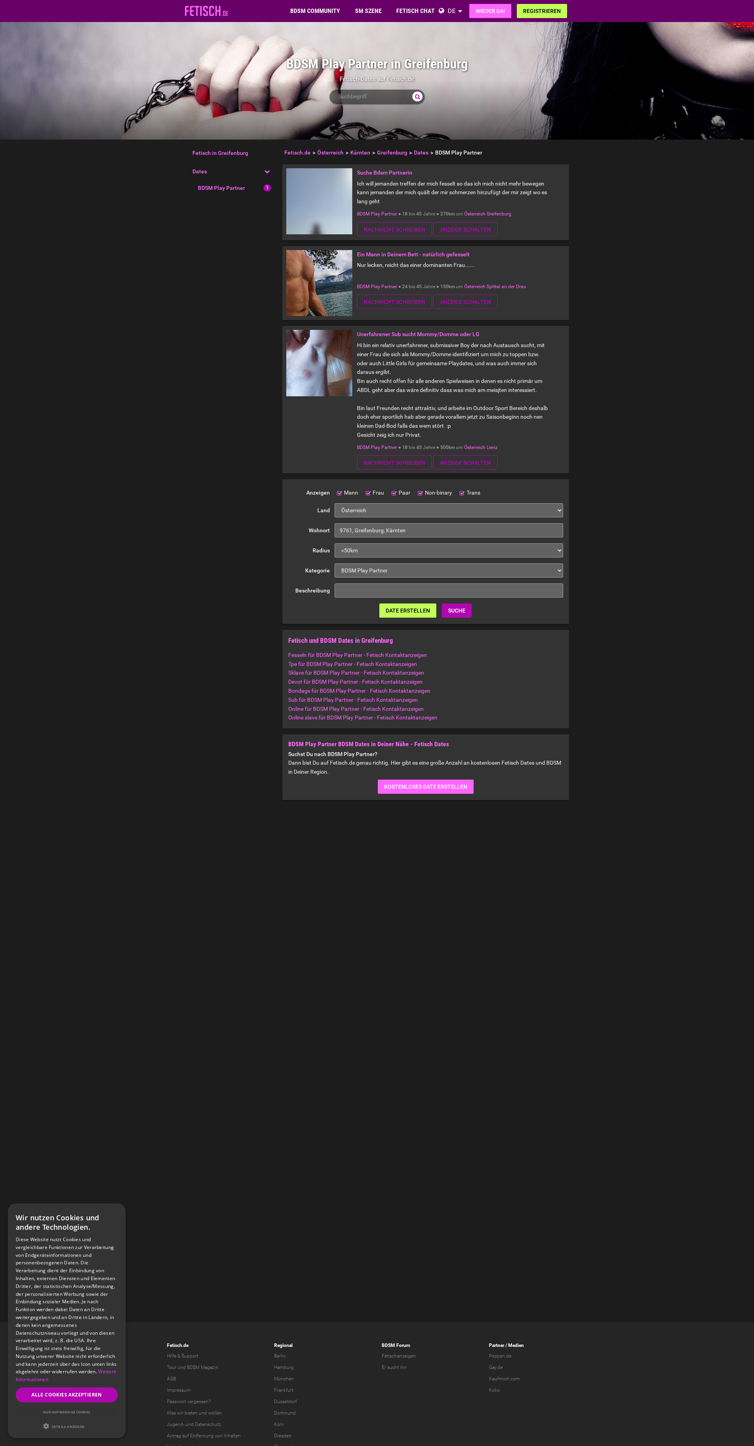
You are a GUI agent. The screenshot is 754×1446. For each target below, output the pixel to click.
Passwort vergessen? (188, 1401)
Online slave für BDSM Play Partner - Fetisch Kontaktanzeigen (362, 717)
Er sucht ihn (394, 1367)
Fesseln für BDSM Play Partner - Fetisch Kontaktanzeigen (357, 655)
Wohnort (319, 530)
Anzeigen (318, 492)
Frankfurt (283, 1390)
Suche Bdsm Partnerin (384, 172)
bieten (191, 1413)
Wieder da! (490, 11)
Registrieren (542, 11)
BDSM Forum (396, 1345)
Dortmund (285, 1413)
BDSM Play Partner (221, 188)
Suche (456, 610)
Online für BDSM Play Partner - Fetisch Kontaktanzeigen (356, 709)
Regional (283, 1345)
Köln (279, 1424)
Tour (171, 1367)
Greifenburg (499, 214)
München (284, 1379)
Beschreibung (312, 590)
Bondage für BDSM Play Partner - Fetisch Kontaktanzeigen (359, 691)
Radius (321, 550)
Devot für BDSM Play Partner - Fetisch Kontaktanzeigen (355, 682)
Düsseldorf (285, 1401)
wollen (215, 1413)
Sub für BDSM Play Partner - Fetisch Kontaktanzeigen (353, 700)
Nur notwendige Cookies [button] (66, 1412)
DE (452, 11)
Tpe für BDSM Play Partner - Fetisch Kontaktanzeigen (352, 664)
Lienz (492, 447)
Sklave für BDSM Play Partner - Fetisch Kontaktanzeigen (356, 673)
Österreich (474, 214)
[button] (67, 1426)
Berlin (280, 1356)
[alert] (67, 1320)
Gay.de (496, 1367)
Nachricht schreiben (394, 229)
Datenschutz (208, 1424)
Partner (496, 1345)
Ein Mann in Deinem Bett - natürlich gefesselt (413, 254)
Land (323, 510)
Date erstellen (408, 610)
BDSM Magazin (202, 1367)
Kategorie (317, 570)
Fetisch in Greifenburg (220, 153)
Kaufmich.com (504, 1379)
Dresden (282, 1436)
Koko (494, 1390)
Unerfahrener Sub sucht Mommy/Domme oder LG (418, 334)
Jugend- (175, 1424)
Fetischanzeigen (399, 1356)
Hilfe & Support (182, 1356)
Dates (199, 171)
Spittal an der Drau (506, 286)
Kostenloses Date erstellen (425, 787)
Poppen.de (500, 1356)
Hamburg (284, 1367)
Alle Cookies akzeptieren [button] (66, 1394)
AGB (171, 1379)
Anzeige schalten (465, 229)
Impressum (179, 1390)
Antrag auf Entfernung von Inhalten (204, 1436)
